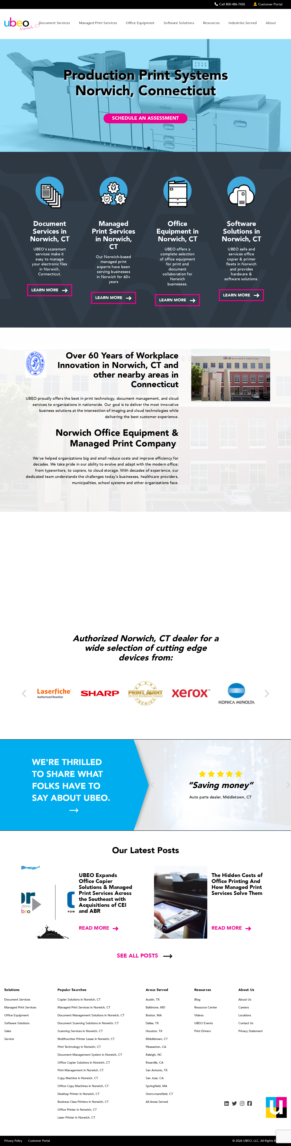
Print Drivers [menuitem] (202, 1031)
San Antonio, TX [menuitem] (156, 1070)
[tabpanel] (145, 95)
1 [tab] (136, 149)
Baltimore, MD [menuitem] (155, 1007)
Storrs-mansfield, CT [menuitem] (159, 1094)
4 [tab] (155, 149)
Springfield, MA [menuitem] (156, 1086)
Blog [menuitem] (197, 1000)
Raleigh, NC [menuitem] (154, 1055)
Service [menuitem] (9, 1039)
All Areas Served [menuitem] (157, 1102)
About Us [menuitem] (244, 1000)
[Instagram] (242, 1104)
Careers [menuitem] (243, 1007)
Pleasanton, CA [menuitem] (156, 1047)
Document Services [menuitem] (17, 1000)
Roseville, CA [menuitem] (154, 1063)
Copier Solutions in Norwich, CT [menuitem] (79, 1000)
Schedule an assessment (145, 118)
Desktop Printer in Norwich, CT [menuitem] (78, 1094)
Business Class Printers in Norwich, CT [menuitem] (83, 1102)
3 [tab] (149, 149)
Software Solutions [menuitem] (16, 1023)
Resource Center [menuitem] (205, 1007)
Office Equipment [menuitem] (16, 1015)
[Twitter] (234, 1104)
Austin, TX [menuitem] (153, 1000)
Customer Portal (39, 1141)
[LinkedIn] (226, 1104)
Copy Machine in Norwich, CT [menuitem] (78, 1078)
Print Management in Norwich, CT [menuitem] (81, 1070)
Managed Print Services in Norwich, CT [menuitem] (84, 1007)
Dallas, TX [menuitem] (152, 1023)
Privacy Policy (13, 1141)
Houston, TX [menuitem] (154, 1031)
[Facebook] (249, 1104)
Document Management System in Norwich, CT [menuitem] (90, 1055)
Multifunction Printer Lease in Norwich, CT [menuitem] (86, 1039)
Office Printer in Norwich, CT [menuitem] (77, 1110)
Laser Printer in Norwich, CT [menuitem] (76, 1118)
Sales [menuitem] (7, 1031)
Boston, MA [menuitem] (154, 1015)
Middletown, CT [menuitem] (157, 1039)
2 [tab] (142, 149)
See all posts (137, 956)
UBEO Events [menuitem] (203, 1023)
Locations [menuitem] (244, 1015)
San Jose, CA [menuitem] (155, 1078)
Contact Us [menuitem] (245, 1023)
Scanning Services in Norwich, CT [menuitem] (80, 1031)
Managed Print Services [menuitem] (20, 1007)
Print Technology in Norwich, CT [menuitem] (79, 1047)
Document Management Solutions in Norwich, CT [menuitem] (91, 1015)
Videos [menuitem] (198, 1015)
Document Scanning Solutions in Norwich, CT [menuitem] (88, 1023)
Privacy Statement (250, 1031)
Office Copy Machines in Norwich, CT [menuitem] (83, 1086)
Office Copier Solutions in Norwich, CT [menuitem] (84, 1063)
